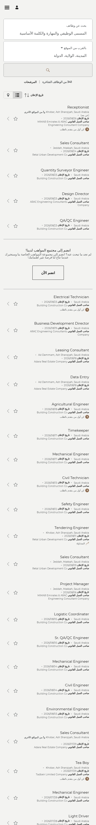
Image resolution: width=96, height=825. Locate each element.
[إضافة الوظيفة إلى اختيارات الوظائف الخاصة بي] (15, 118)
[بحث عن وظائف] (48, 70)
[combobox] (48, 33)
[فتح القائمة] (6, 7)
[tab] (17, 94)
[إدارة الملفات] (16, 7)
